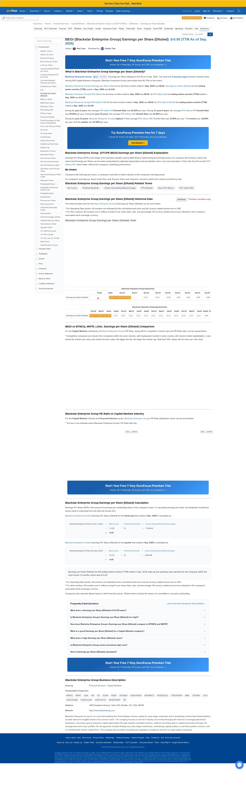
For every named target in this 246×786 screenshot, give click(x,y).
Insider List (78, 743)
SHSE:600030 (136, 696)
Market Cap (44, 148)
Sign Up (206, 11)
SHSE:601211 (162, 696)
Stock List (60, 743)
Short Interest (45, 213)
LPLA (205, 696)
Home (22, 11)
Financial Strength (47, 117)
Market (69, 11)
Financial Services (61, 24)
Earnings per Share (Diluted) (153, 24)
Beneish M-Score (47, 58)
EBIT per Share (46, 99)
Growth (41, 259)
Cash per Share (46, 65)
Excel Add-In (165, 743)
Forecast (62, 29)
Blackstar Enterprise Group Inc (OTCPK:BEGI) (107, 24)
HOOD (113, 696)
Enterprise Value (46, 107)
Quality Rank (45, 197)
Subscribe (187, 11)
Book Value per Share (48, 62)
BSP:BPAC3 (149, 696)
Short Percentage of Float (50, 217)
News (80, 11)
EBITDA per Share (47, 103)
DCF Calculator (132, 743)
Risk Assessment (47, 204)
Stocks (48, 24)
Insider (98, 29)
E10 (42, 90)
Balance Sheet (44, 279)
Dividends (43, 269)
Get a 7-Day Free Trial (120, 297)
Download (181, 199)
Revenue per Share (48, 201)
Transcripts (130, 29)
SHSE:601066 (86, 700)
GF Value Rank (46, 134)
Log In (197, 11)
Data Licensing (123, 11)
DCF (70, 29)
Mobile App (109, 738)
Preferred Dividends (91, 188)
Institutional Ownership (49, 144)
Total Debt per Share (48, 224)
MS (93, 696)
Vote (196, 29)
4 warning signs (179, 77)
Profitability (43, 254)
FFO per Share (46, 113)
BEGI (100, 77)
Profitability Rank (47, 193)
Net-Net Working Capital (49, 165)
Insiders (58, 11)
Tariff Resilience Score (49, 245)
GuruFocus (37, 24)
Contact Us (155, 738)
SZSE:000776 (100, 700)
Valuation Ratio (45, 249)
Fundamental (44, 47)
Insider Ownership (47, 141)
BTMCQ (69, 696)
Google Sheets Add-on (180, 743)
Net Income (72, 188)
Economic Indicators (103, 743)
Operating (179, 29)
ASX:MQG (123, 696)
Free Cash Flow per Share (50, 126)
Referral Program (123, 738)
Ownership (168, 29)
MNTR (78, 696)
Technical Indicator (46, 289)
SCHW (105, 696)
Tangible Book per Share (50, 221)
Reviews (109, 11)
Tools (89, 11)
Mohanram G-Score (48, 151)
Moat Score (44, 242)
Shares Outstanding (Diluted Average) (120, 188)
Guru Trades (88, 29)
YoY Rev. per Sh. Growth (49, 238)
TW (124, 700)
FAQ (147, 738)
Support (230, 11)
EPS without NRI (46, 110)
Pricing (100, 11)
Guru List (68, 743)
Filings (121, 29)
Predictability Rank (47, 184)
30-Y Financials (50, 29)
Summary (38, 29)
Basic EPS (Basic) (166, 188)
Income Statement (46, 274)
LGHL (86, 696)
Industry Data (118, 743)
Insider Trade (89, 743)
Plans (157, 743)
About (73, 738)
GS (98, 696)
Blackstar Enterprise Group (78, 77)
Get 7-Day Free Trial (192, 18)
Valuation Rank (46, 228)
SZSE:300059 (176, 696)
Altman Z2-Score (46, 55)
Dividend (77, 29)
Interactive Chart (110, 29)
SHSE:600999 (114, 700)
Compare (147, 29)
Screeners (35, 11)
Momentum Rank (47, 155)
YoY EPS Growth (46, 235)
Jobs (79, 738)
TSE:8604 (196, 696)
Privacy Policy (98, 738)
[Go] (210, 34)
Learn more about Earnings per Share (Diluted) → (186, 604)
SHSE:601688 (72, 700)
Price (41, 264)
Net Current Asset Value (49, 162)
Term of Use (86, 738)
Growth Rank (45, 137)
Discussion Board (146, 743)
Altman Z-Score (46, 51)
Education (218, 11)
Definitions (133, 24)
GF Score (44, 130)
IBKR (187, 696)
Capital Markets (78, 24)
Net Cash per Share (48, 158)
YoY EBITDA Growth (48, 231)
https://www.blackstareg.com (102, 710)
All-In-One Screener (172, 738)
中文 (162, 738)
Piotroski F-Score (47, 181)
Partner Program (137, 738)
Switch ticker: (188, 34)
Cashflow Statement (46, 284)
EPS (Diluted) (146, 188)
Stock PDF (157, 29)
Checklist (189, 29)
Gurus (47, 11)
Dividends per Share (48, 86)
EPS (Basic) (97, 94)
